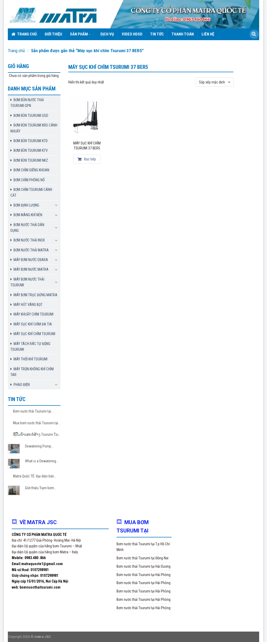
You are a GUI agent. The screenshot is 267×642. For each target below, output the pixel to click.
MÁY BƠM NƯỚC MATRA (31, 269)
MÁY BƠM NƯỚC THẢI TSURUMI (27, 282)
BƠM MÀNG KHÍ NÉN (28, 215)
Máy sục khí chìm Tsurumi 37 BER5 (87, 145)
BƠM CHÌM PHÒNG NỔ (29, 180)
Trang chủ (27, 34)
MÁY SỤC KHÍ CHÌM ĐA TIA (33, 324)
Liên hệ (208, 34)
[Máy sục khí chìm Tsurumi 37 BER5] (87, 116)
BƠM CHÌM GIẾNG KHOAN (31, 170)
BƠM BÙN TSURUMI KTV (31, 150)
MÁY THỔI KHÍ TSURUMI (30, 359)
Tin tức (157, 34)
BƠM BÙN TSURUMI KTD (31, 141)
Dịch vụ (107, 34)
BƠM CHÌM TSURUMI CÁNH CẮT (31, 192)
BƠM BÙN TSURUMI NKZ (31, 160)
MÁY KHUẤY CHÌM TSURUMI (33, 314)
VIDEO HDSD (132, 34)
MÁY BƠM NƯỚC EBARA (31, 260)
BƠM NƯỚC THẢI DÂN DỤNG (27, 228)
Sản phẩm (79, 34)
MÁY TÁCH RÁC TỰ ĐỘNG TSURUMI (30, 347)
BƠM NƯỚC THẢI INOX (29, 240)
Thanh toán (183, 34)
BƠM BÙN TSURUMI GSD (31, 115)
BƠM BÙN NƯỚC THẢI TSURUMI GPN (27, 103)
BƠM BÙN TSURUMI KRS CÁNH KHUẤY (33, 128)
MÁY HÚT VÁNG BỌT (28, 304)
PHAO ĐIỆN (22, 385)
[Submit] (253, 34)
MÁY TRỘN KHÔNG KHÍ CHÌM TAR (32, 372)
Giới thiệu (53, 34)
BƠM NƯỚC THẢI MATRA (31, 250)
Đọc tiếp (89, 159)
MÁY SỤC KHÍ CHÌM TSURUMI (34, 334)
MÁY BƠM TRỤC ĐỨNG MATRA (35, 295)
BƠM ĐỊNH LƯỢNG (26, 205)
